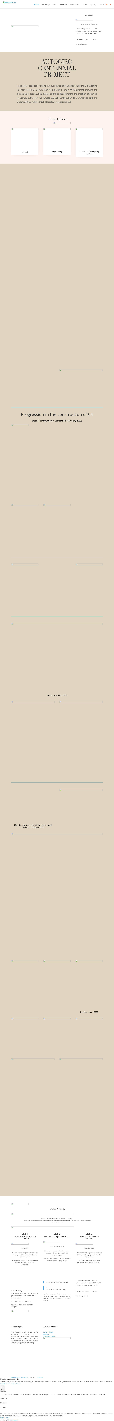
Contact (84, 4)
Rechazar (13, 1384)
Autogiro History (48, 1332)
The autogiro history (49, 4)
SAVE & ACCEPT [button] (4, 1418)
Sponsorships (74, 4)
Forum (101, 4)
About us (63, 4)
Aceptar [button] (18, 1384)
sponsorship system (49, 1336)
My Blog (93, 4)
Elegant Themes (23, 1377)
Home (36, 4)
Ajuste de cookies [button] (5, 1384)
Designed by (15, 1377)
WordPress (40, 1377)
